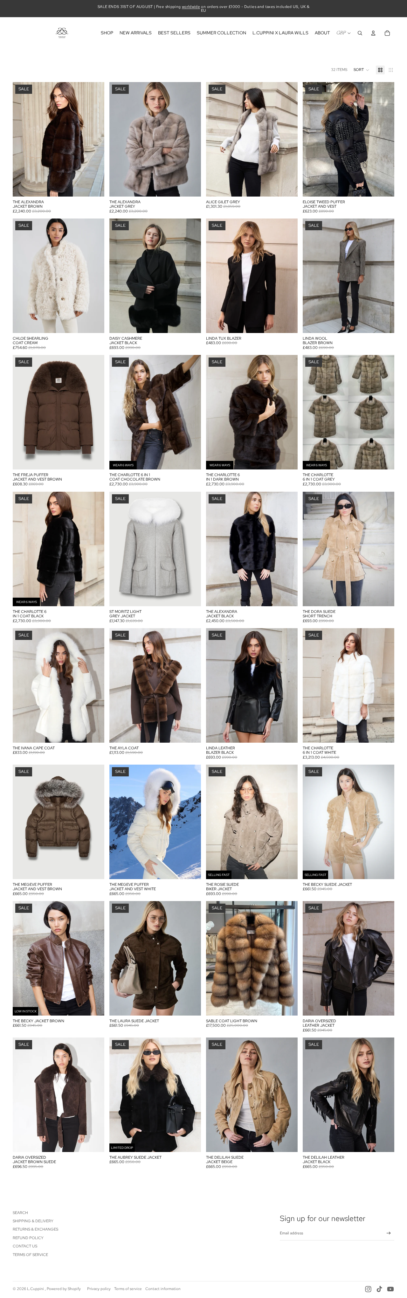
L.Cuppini (36, 1288)
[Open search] (360, 33)
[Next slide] (94, 139)
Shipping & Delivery (33, 1221)
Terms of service (128, 1288)
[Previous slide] (22, 139)
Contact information (163, 1288)
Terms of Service (30, 1254)
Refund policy (28, 1237)
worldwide (191, 6)
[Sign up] (388, 1233)
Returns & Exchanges (35, 1229)
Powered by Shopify (64, 1288)
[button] (361, 70)
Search (20, 1212)
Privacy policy (99, 1288)
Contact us (25, 1246)
